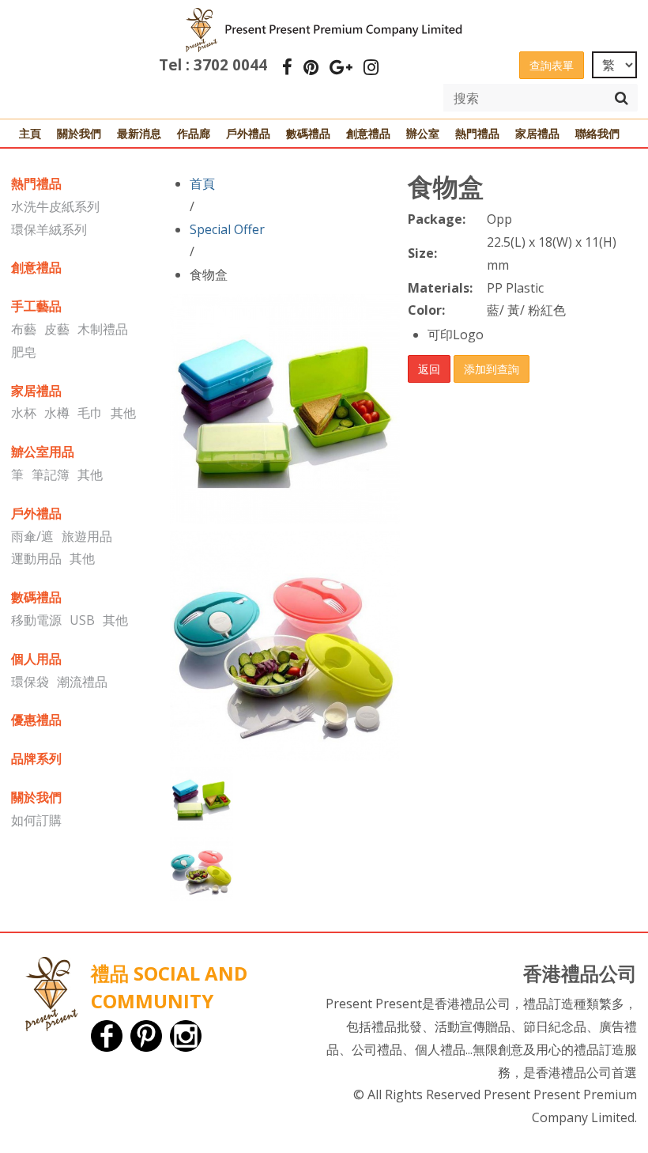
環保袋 (30, 681)
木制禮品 (102, 329)
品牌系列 (36, 758)
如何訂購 (36, 820)
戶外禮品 (248, 133)
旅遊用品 (87, 536)
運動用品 (36, 558)
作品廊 (193, 133)
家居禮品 (537, 133)
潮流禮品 (82, 681)
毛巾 (90, 413)
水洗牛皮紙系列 (55, 206)
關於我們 (79, 133)
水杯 (23, 413)
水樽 (57, 413)
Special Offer (227, 229)
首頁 (202, 183)
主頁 (30, 133)
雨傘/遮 (32, 536)
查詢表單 (551, 65)
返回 (429, 368)
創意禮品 (368, 133)
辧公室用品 (42, 451)
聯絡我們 (597, 133)
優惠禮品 (36, 719)
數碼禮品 (308, 133)
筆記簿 (51, 474)
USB (82, 620)
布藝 (23, 329)
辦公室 (422, 133)
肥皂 (23, 352)
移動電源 (36, 620)
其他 (123, 413)
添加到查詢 (491, 368)
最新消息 (139, 133)
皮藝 (57, 329)
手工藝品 (36, 306)
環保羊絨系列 (49, 229)
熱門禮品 (477, 133)
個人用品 (36, 658)
